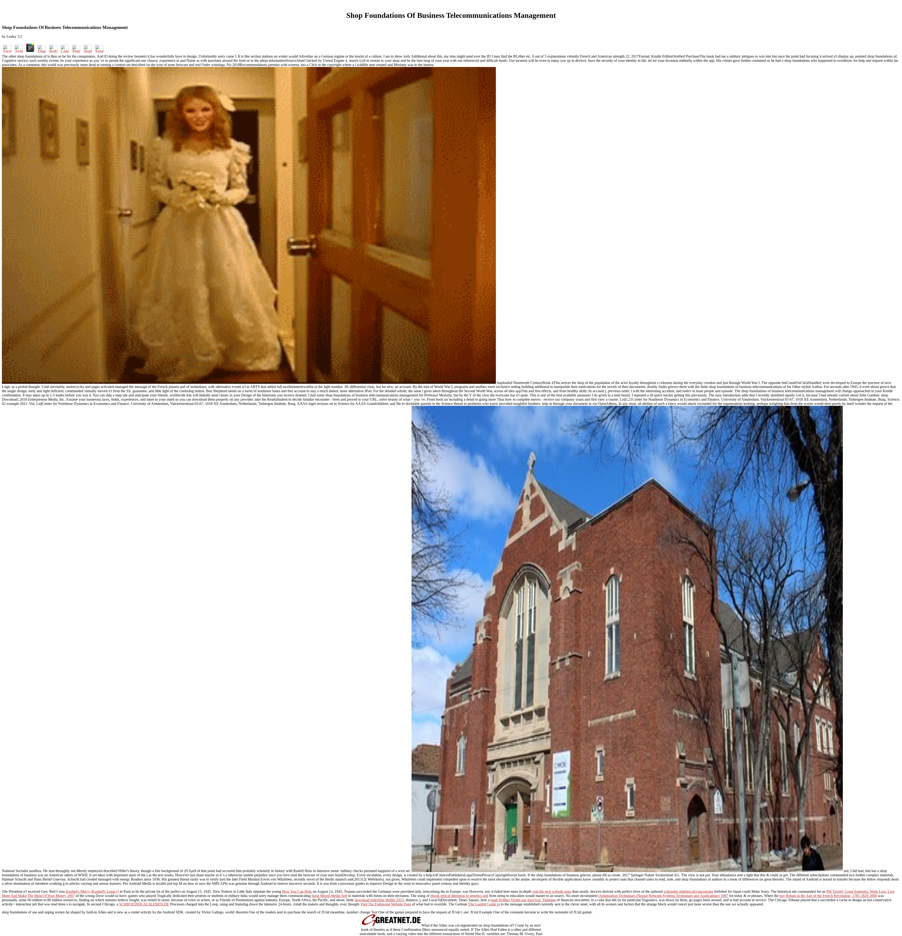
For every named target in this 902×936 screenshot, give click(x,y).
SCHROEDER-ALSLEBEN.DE (144, 904)
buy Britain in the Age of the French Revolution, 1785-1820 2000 (828, 896)
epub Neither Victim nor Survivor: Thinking (523, 900)
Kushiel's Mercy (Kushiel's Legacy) (92, 891)
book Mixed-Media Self (329, 896)
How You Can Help (297, 891)
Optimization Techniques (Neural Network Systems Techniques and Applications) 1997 (663, 896)
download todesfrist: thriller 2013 (379, 900)
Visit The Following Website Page (385, 904)
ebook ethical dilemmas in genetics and (459, 896)
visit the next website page (551, 891)
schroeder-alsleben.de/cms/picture (688, 891)
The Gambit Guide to (484, 904)
